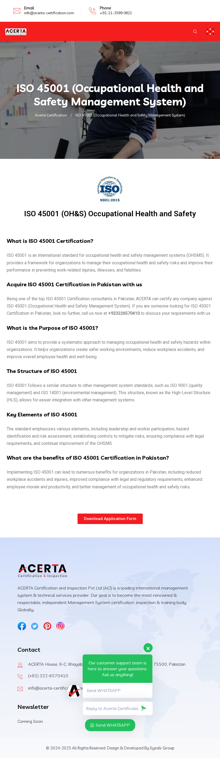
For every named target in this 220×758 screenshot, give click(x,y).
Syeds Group (162, 747)
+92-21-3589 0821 (116, 12)
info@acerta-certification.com (49, 12)
